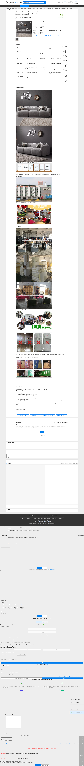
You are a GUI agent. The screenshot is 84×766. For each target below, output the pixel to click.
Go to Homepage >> (42, 11)
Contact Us (28, 518)
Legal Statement (47, 518)
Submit (42, 629)
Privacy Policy (54, 518)
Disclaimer (34, 518)
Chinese (20, 2)
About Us (23, 518)
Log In (38, 765)
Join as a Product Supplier (32, 515)
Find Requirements (51, 5)
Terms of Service (40, 518)
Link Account (63, 678)
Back (28, 649)
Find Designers (15, 5)
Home (8, 5)
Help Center (60, 518)
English (16, 2)
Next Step (42, 632)
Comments (28, 418)
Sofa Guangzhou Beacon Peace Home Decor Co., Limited (46, 8)
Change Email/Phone (45, 765)
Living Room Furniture (32, 8)
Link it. (47, 664)
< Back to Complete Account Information (21, 678)
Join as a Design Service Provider (50, 515)
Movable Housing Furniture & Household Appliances (17, 8)
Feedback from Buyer (55, 418)
